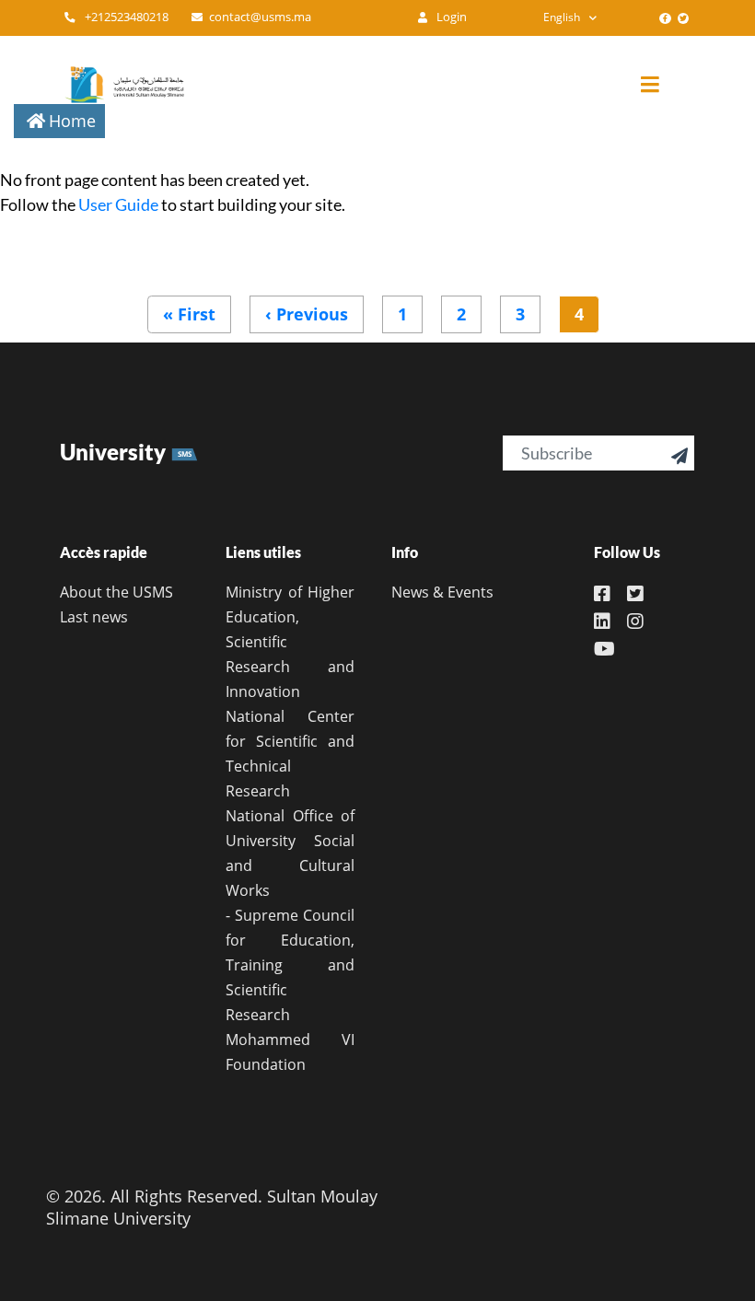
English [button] (561, 17)
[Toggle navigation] (664, 85)
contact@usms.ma (260, 17)
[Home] (115, 85)
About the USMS (116, 592)
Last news (94, 617)
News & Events (442, 592)
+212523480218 (125, 17)
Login (450, 17)
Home (72, 121)
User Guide (118, 204)
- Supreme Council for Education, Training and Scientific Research (290, 965)
